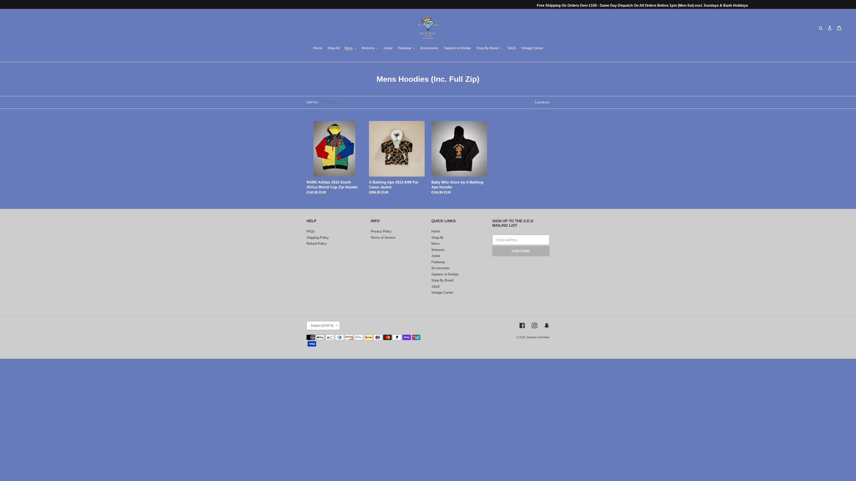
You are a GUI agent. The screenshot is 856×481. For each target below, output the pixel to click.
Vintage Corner (442, 292)
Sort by (312, 102)
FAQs (311, 231)
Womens (437, 250)
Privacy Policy (381, 231)
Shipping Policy (318, 237)
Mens (435, 243)
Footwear (438, 262)
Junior (435, 256)
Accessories (440, 268)
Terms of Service (383, 237)
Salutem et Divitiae (445, 274)
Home (435, 231)
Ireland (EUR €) (322, 325)
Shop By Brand (442, 280)
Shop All (437, 237)
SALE (435, 286)
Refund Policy (317, 243)
